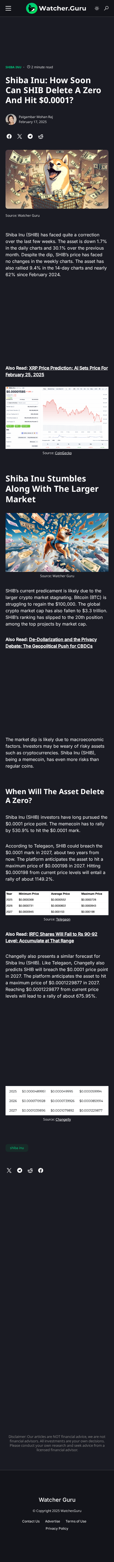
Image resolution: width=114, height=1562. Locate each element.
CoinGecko (63, 453)
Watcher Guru (57, 1499)
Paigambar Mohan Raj (36, 116)
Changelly (63, 1119)
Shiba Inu (13, 67)
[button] (8, 8)
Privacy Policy (57, 1528)
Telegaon (63, 919)
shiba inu (17, 1147)
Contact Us (31, 1521)
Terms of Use (76, 1521)
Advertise (52, 1521)
